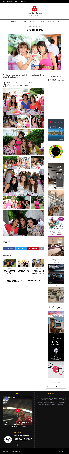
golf (51, 399)
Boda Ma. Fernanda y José (34, 279)
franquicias (48, 399)
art (43, 396)
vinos (57, 404)
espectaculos (63, 398)
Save (57, 402)
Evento (38, 399)
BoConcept (51, 396)
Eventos (30, 26)
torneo (46, 404)
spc (43, 404)
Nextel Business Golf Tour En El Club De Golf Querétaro (15, 280)
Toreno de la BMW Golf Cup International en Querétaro (9, 271)
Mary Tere (47, 401)
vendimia (51, 404)
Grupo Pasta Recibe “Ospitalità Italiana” (23, 271)
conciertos (64, 396)
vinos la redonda (60, 404)
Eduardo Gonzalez (50, 398)
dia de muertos (39, 398)
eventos (40, 399)
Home (4, 1)
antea (42, 396)
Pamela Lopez (54, 401)
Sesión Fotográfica (62, 402)
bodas (57, 396)
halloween (54, 399)
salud (56, 402)
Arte (45, 396)
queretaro (39, 402)
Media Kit (23, 1)
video (54, 404)
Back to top (61, 451)
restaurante (52, 402)
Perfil (58, 401)
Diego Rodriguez (44, 398)
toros (48, 404)
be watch (47, 396)
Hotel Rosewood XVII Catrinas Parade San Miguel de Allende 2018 (38, 271)
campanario (60, 396)
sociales (5, 242)
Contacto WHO (10, 1)
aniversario (38, 396)
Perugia (60, 401)
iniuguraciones (58, 399)
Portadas (17, 1)
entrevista (57, 398)
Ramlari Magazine (44, 402)
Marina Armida (42, 401)
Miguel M (50, 401)
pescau (63, 401)
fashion (44, 399)
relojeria (48, 402)
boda (55, 396)
